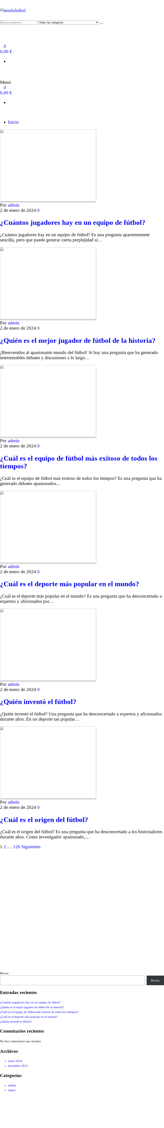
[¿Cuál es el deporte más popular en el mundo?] (48, 561)
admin (13, 205)
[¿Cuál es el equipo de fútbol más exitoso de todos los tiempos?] (48, 435)
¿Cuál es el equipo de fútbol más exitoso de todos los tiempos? (39, 1012)
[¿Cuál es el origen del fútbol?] (48, 796)
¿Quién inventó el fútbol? (38, 701)
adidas (12, 1085)
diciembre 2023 (18, 1065)
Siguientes (31, 846)
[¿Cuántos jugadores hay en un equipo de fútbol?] (48, 199)
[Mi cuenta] (2, 71)
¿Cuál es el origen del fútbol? (44, 819)
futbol (11, 1090)
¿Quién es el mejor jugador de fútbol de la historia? (78, 340)
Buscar (4, 973)
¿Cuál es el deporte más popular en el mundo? (69, 584)
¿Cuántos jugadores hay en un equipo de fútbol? (72, 222)
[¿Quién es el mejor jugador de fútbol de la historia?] (48, 317)
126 (16, 846)
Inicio (13, 122)
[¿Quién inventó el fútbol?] (48, 679)
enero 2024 (15, 1061)
